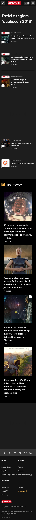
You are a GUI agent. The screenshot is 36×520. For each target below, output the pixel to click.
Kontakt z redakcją (25, 475)
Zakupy (20, 487)
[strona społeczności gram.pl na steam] (25, 453)
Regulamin (5, 471)
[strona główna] (14, 3)
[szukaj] (3, 3)
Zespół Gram (6, 467)
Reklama (21, 471)
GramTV (5, 491)
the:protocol (22, 491)
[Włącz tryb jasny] (27, 3)
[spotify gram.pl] (20, 453)
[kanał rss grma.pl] (30, 453)
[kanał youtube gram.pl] (15, 453)
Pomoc (20, 467)
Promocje (5, 495)
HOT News (6, 487)
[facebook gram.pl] (10, 453)
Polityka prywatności (9, 475)
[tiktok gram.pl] (5, 453)
